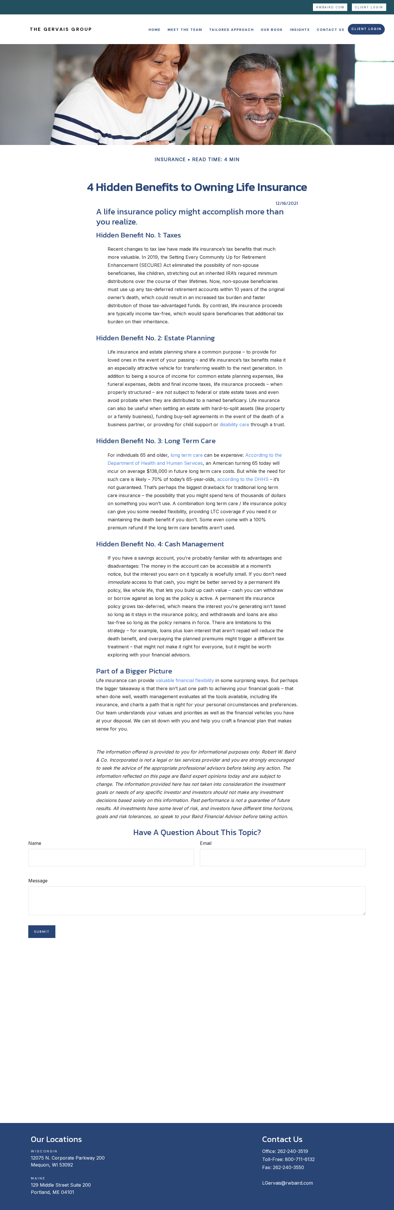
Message (38, 881)
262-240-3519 (292, 1151)
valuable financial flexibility (185, 680)
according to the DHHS (243, 479)
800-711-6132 (300, 1159)
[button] (154, 29)
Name (34, 843)
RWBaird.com (330, 7)
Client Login (369, 7)
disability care (234, 424)
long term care (186, 455)
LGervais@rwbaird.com (287, 1183)
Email (205, 843)
